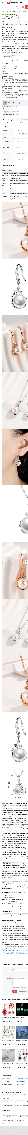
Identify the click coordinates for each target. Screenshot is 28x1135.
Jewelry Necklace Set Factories (17, 1113)
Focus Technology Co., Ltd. (19, 1128)
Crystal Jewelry (20, 1102)
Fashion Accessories (17, 11)
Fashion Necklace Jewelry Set (10, 1116)
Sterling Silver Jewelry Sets (21, 1105)
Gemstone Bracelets (20, 1081)
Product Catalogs (23, 1078)
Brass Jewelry (5, 1087)
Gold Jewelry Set (20, 1120)
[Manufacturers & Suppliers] (14, 2)
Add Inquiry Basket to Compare (10, 114)
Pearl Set (5, 1113)
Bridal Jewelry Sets (7, 1105)
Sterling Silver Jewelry (8, 1102)
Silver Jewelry (19, 1087)
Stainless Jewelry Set (8, 1120)
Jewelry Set (25, 11)
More (3, 1123)
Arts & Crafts (8, 11)
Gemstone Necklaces (7, 1084)
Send (15, 991)
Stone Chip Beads (6, 1081)
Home (3, 11)
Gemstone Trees (19, 1084)
